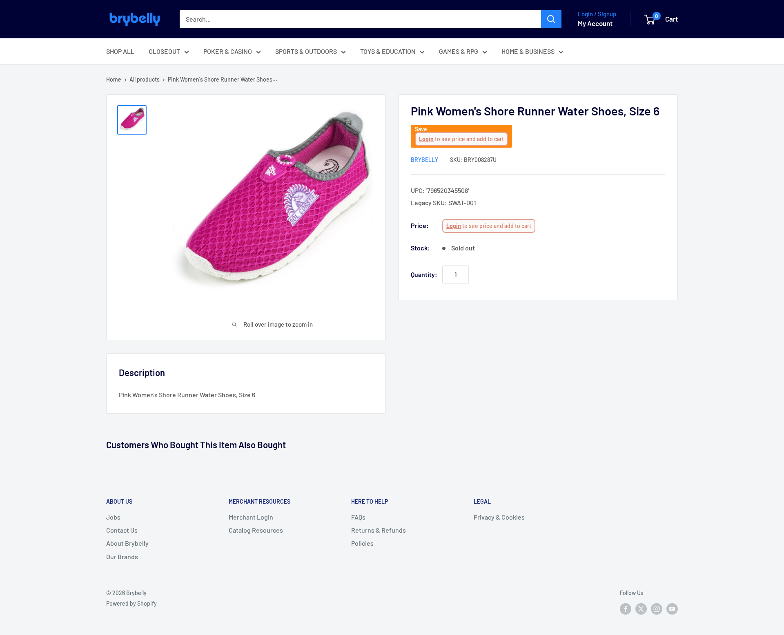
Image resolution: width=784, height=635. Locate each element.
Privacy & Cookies (499, 517)
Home (113, 79)
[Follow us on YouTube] (672, 609)
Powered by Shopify (131, 603)
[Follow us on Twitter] (641, 609)
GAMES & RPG (458, 51)
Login (426, 138)
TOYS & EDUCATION (388, 51)
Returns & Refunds (378, 530)
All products (144, 79)
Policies (362, 543)
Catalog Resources (256, 530)
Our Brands (122, 556)
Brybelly (424, 159)
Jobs (113, 517)
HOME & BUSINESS (528, 51)
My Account (595, 23)
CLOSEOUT (164, 51)
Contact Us (122, 530)
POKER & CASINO (227, 51)
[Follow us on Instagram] (656, 609)
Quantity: (424, 274)
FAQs (358, 517)
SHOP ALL (120, 51)
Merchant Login (251, 517)
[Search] (551, 19)
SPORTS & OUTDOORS (306, 51)
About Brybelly (127, 543)
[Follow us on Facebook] (625, 609)
